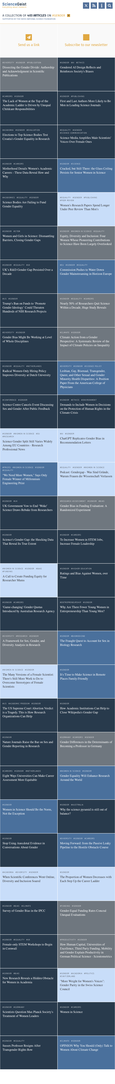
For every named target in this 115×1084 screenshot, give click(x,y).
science (6, 323)
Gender (21, 62)
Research (9, 436)
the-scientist (65, 155)
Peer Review (67, 200)
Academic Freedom (20, 703)
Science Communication (74, 133)
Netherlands (35, 366)
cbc (61, 1065)
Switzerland (68, 976)
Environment (90, 400)
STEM (17, 231)
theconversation (67, 627)
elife (62, 256)
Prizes (7, 467)
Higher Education (82, 568)
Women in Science (82, 231)
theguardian (8, 492)
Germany (66, 737)
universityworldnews (12, 222)
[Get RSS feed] (94, 5)
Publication (34, 62)
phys (5, 998)
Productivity (68, 940)
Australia (77, 805)
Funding (8, 571)
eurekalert (64, 424)
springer (6, 87)
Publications (50, 59)
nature (63, 121)
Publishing (78, 96)
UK (29, 265)
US (5, 299)
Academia (8, 130)
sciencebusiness (10, 155)
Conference (10, 400)
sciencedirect (66, 762)
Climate (65, 332)
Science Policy (94, 366)
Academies (9, 197)
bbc (4, 964)
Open (109, 5)
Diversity (9, 62)
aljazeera (7, 829)
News (110, 59)
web (4, 256)
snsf (62, 897)
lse (61, 87)
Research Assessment (73, 501)
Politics (89, 973)
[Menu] (102, 5)
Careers (8, 96)
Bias (102, 501)
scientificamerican (68, 458)
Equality (66, 130)
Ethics (80, 62)
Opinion (109, 160)
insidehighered (66, 593)
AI (73, 62)
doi (61, 526)
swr (61, 998)
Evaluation (34, 130)
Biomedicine (78, 636)
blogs (5, 121)
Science (76, 164)
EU (62, 265)
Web (111, 194)
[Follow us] (86, 5)
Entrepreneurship (71, 602)
